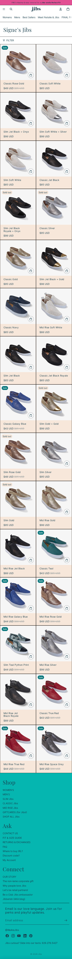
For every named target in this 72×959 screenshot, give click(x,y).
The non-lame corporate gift (18, 881)
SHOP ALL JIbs (11, 816)
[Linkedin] (25, 936)
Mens (17, 17)
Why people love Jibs (14, 885)
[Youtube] (19, 936)
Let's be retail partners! (15, 890)
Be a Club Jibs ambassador (18, 894)
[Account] (60, 9)
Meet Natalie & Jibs (48, 17)
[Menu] (4, 9)
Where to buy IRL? (13, 851)
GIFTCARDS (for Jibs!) (15, 812)
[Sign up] (65, 920)
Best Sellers (29, 17)
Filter (10, 40)
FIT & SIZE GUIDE (12, 837)
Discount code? (11, 855)
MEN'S (6, 794)
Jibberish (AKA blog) (14, 899)
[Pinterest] (31, 936)
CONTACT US (10, 833)
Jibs (40, 954)
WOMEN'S (8, 790)
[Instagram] (13, 936)
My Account (9, 859)
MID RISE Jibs (10, 807)
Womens (7, 17)
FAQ (5, 846)
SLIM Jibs (8, 798)
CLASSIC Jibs (10, 803)
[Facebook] (7, 936)
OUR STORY (9, 876)
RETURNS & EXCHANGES (16, 842)
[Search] (11, 9)
